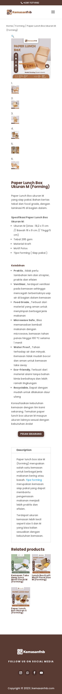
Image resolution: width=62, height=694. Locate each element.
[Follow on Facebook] (34, 672)
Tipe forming (34, 480)
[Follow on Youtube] (41, 672)
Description (24, 450)
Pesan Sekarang (31, 434)
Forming (19, 26)
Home (9, 26)
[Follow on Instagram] (20, 672)
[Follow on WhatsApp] (27, 672)
